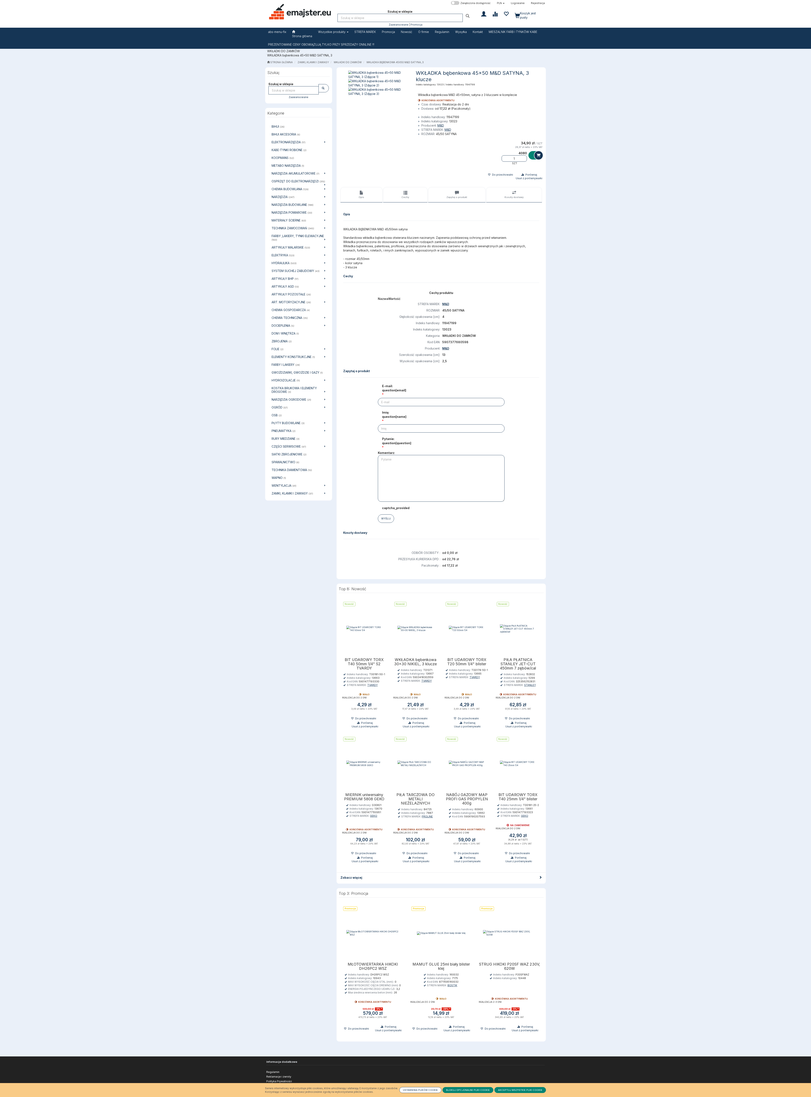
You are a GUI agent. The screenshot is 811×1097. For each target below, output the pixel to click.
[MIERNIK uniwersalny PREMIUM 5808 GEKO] (364, 764)
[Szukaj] (468, 16)
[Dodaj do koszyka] (535, 155)
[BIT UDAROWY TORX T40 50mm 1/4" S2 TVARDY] (364, 629)
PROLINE (427, 816)
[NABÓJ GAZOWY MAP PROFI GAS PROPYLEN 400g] (467, 764)
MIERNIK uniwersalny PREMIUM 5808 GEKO (364, 797)
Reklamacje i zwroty (278, 1076)
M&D (440, 125)
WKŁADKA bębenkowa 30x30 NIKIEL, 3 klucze (415, 662)
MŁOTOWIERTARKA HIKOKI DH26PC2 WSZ (373, 966)
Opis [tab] (361, 197)
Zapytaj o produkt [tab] (456, 197)
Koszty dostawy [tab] (514, 197)
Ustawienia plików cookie (420, 1090)
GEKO (373, 815)
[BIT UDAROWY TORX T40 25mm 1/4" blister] (518, 764)
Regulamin (272, 1072)
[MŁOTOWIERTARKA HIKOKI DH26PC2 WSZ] (373, 933)
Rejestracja (538, 3)
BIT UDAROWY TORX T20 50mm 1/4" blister (466, 662)
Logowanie (518, 3)
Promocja (416, 24)
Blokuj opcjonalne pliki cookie (468, 1090)
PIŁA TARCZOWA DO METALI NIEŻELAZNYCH (415, 799)
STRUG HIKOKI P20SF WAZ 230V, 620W (509, 966)
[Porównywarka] (495, 13)
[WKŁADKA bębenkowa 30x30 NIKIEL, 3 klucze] (415, 629)
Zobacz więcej (351, 877)
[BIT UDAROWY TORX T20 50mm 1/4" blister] (467, 629)
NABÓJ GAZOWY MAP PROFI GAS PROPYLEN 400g (467, 799)
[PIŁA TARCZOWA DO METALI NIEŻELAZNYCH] (415, 764)
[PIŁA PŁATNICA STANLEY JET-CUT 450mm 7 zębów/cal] (518, 629)
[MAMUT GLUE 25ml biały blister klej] (441, 933)
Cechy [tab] (405, 197)
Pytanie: (396, 441)
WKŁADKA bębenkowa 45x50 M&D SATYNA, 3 (395, 62)
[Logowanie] (483, 13)
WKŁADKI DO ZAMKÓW (348, 62)
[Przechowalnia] (506, 13)
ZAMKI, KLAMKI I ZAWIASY (313, 62)
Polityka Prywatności (279, 1081)
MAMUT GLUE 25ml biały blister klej (441, 966)
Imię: (394, 414)
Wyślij (386, 518)
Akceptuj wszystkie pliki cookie (520, 1090)
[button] (501, 3)
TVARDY (372, 685)
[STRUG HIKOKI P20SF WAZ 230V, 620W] (509, 933)
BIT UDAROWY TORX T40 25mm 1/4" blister (517, 797)
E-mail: (394, 388)
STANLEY (530, 685)
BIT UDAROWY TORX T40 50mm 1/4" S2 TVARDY (364, 664)
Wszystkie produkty (332, 32)
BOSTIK (452, 985)
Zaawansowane (398, 24)
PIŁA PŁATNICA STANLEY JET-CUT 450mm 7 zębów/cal (518, 664)
